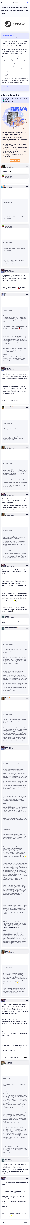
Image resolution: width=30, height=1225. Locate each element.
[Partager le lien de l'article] (4, 1222)
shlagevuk (8, 1159)
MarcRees (7, 186)
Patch (6, 447)
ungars (7, 616)
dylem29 (7, 166)
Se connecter (8, 101)
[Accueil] (4, 2)
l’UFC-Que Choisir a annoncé (10, 51)
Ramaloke (7, 293)
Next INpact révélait (13, 41)
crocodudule (8, 176)
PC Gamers (11, 63)
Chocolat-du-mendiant (11, 627)
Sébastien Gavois (8, 35)
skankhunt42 (8, 1062)
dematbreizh (8, 407)
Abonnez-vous (15, 160)
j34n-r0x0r (8, 270)
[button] (27, 2)
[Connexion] (23, 2)
